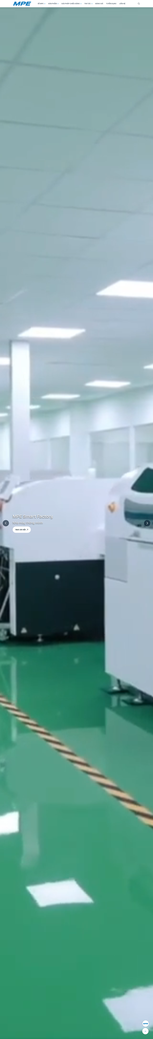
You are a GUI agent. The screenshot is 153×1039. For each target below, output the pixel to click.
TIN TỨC (87, 4)
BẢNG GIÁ (99, 4)
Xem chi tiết (20, 529)
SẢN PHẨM (52, 4)
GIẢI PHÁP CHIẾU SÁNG (70, 4)
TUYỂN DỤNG (111, 4)
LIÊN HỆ (122, 4)
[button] (147, 523)
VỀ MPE (41, 4)
